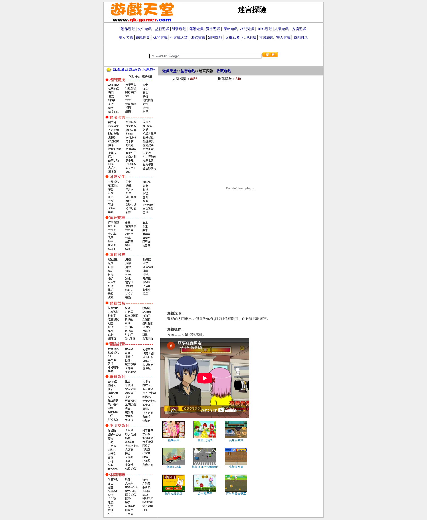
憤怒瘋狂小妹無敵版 (205, 467)
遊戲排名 (301, 37)
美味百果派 (236, 440)
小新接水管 (236, 467)
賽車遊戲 (213, 29)
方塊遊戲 (299, 29)
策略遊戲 (231, 29)
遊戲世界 (143, 37)
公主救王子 (205, 493)
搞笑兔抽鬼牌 (173, 493)
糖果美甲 (173, 440)
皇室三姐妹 (205, 440)
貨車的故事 (174, 467)
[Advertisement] (240, 96)
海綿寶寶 (198, 37)
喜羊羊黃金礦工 (236, 493)
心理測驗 (249, 37)
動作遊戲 (128, 29)
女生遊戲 (144, 29)
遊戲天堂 (169, 71)
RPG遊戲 (265, 29)
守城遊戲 (267, 37)
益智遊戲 (162, 29)
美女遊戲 (126, 37)
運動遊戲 (196, 29)
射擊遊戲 (179, 29)
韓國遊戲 (215, 37)
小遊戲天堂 (179, 37)
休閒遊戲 (160, 37)
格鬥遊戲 (247, 29)
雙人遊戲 (283, 37)
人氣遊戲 (281, 29)
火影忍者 (232, 37)
